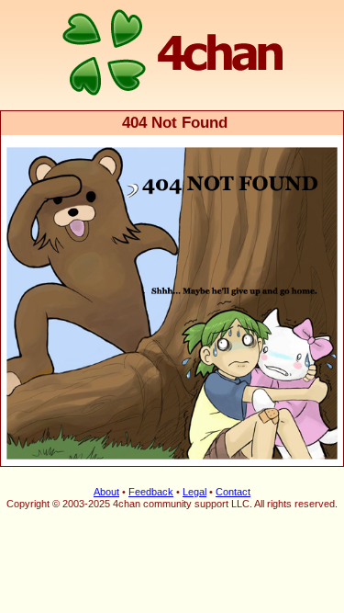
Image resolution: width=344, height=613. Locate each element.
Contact (233, 491)
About (106, 491)
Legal (194, 491)
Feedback (150, 491)
